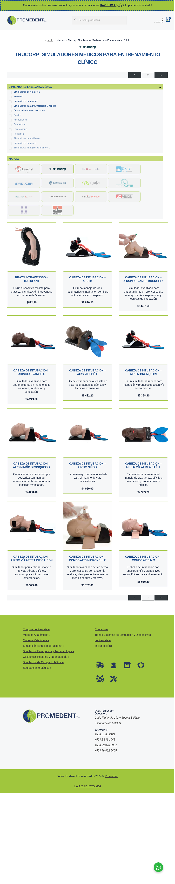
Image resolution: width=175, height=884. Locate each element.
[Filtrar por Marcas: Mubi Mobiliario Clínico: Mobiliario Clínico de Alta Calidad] (91, 183)
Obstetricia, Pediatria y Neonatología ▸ (46, 656)
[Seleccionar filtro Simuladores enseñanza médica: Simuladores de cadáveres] (10, 139)
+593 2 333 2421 (105, 734)
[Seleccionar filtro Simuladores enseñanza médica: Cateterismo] (10, 125)
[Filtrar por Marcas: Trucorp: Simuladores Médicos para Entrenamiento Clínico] (57, 169)
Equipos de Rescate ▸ (36, 629)
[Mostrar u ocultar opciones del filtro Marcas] (160, 158)
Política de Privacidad (87, 786)
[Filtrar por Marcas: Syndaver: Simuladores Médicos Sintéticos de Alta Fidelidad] (91, 169)
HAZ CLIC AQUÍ (110, 5)
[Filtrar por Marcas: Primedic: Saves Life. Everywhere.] (57, 210)
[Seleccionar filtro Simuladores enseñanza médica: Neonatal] (10, 97)
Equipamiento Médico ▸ (37, 667)
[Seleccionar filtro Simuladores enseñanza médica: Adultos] (10, 115)
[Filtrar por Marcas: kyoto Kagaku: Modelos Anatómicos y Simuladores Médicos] (57, 196)
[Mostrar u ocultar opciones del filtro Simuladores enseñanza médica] (160, 87)
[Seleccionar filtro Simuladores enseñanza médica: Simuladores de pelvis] (10, 143)
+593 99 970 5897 (106, 745)
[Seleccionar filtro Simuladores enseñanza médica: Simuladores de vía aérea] (10, 92)
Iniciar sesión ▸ (104, 645)
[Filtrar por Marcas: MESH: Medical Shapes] (24, 210)
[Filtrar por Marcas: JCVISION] (124, 196)
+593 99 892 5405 (106, 750)
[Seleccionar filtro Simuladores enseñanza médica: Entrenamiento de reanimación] (10, 111)
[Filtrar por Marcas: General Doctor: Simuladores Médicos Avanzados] (24, 196)
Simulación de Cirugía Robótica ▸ (43, 662)
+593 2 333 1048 (105, 739)
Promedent (111, 776)
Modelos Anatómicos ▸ (36, 634)
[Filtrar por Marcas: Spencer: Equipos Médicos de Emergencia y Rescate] (24, 183)
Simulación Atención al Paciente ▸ (43, 645)
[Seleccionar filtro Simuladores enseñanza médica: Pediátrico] (10, 134)
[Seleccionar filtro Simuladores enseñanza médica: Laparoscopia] (10, 129)
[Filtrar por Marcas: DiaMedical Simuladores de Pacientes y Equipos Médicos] (57, 183)
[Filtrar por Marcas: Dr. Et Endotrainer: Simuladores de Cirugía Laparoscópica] (124, 169)
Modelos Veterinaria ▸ (36, 640)
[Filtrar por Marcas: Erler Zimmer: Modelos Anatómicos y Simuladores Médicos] (124, 183)
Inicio (50, 40)
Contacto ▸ (101, 629)
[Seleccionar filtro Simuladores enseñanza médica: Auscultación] (10, 120)
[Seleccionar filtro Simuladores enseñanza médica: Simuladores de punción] (10, 101)
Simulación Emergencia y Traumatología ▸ (48, 651)
